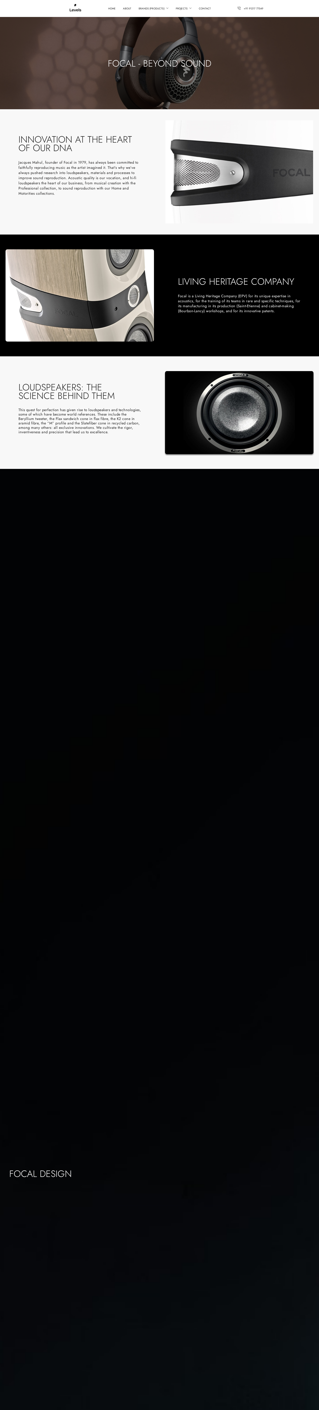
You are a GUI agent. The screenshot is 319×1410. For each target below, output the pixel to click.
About (127, 8)
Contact (205, 8)
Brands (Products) (151, 8)
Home (112, 8)
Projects (182, 8)
